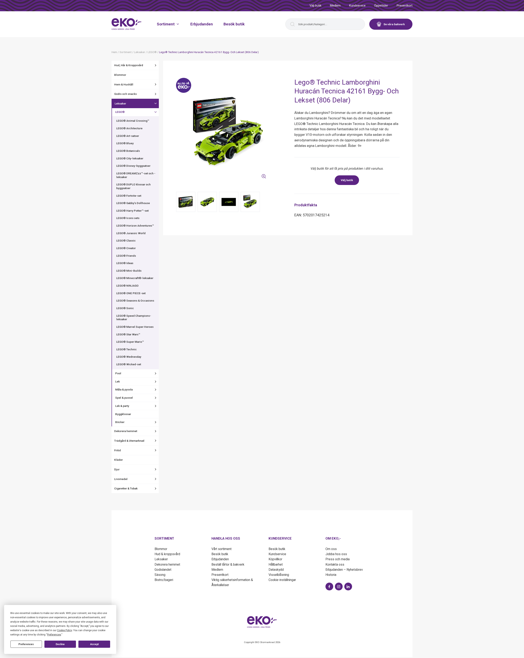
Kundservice (357, 5)
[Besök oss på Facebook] (329, 586)
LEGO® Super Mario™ (130, 341)
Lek (117, 381)
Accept (94, 644)
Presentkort (404, 5)
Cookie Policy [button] (64, 630)
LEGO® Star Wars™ (128, 334)
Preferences (26, 644)
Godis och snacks (125, 93)
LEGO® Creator (126, 248)
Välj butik (315, 5)
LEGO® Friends (126, 255)
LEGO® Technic (126, 349)
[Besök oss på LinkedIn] (348, 586)
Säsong (160, 575)
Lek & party (122, 405)
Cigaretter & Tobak (126, 488)
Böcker (119, 422)
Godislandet (163, 570)
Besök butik (234, 24)
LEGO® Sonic (125, 308)
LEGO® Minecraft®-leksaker (134, 278)
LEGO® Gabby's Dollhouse (133, 203)
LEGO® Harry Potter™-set (132, 210)
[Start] (127, 24)
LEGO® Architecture (129, 128)
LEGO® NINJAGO (127, 285)
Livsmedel (121, 479)
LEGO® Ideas (124, 263)
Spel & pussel (124, 397)
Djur (117, 469)
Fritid (117, 450)
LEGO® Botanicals (128, 150)
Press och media (337, 559)
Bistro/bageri (164, 580)
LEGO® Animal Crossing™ (132, 120)
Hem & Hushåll (123, 84)
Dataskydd (276, 570)
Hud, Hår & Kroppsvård (128, 65)
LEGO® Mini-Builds (128, 270)
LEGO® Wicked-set (128, 364)
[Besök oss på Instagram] (339, 586)
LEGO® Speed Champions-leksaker (133, 317)
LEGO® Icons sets (127, 218)
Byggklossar (123, 414)
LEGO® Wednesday (128, 356)
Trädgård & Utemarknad (129, 440)
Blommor (120, 74)
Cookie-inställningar (282, 580)
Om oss (331, 549)
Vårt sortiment (221, 549)
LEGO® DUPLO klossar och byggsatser (133, 186)
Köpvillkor (275, 559)
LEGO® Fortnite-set (128, 195)
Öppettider (381, 5)
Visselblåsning (279, 575)
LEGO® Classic (126, 240)
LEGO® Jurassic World (131, 233)
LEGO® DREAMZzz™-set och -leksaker (135, 175)
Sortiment (166, 24)
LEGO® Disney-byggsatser (133, 165)
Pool (118, 373)
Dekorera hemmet (125, 431)
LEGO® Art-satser (127, 135)
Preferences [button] (54, 634)
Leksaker (120, 103)
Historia (330, 575)
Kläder (118, 459)
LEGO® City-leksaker (129, 158)
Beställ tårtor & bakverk (227, 564)
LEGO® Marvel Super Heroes (135, 326)
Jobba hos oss (336, 554)
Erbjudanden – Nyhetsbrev (344, 570)
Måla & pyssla (124, 389)
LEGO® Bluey (125, 143)
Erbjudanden (201, 24)
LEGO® (120, 111)
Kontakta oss (334, 564)
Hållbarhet (276, 564)
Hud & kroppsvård (167, 554)
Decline (60, 644)
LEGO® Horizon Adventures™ (135, 225)
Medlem (335, 5)
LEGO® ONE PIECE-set (131, 293)
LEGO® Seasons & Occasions (135, 300)
